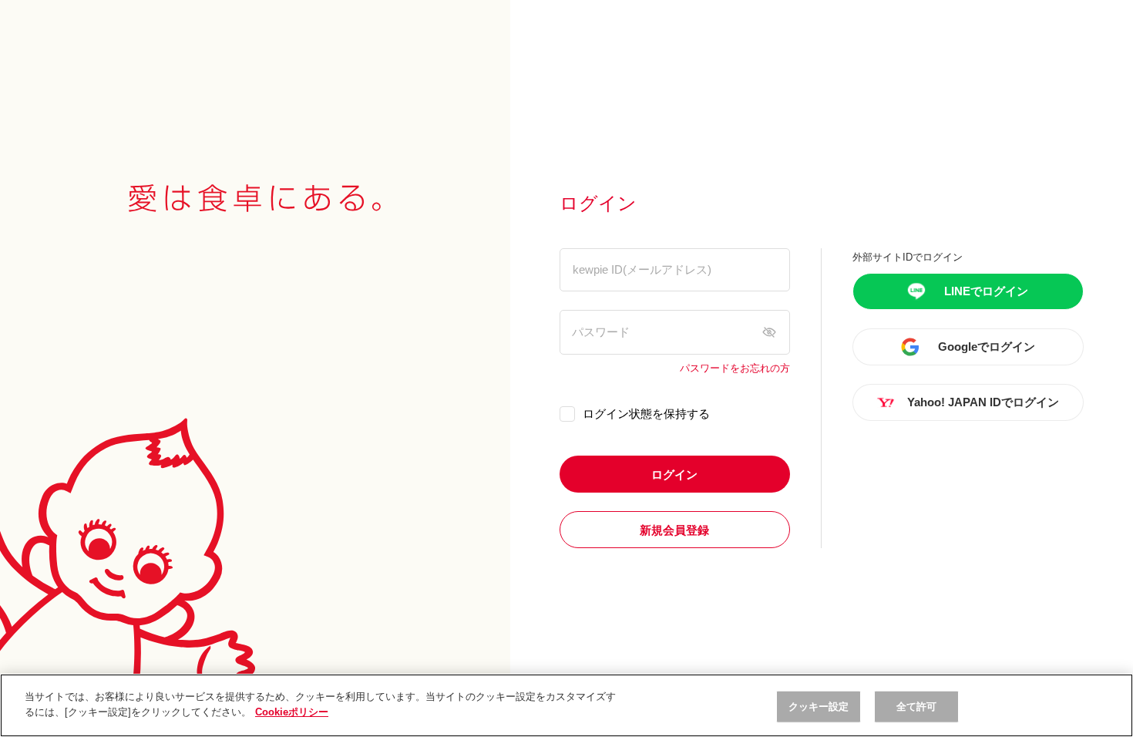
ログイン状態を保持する (646, 413)
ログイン (674, 474)
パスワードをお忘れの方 (735, 368)
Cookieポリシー (291, 711)
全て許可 (916, 706)
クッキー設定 (818, 706)
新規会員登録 (674, 530)
